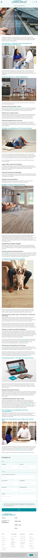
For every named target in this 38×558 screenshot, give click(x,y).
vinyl (21, 109)
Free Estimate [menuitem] (4, 547)
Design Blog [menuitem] (13, 546)
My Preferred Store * (23, 487)
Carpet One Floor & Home (21, 448)
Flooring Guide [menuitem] (22, 540)
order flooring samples (26, 403)
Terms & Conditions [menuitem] (31, 546)
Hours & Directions (5, 522)
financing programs (6, 254)
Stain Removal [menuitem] (22, 536)
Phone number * (5, 480)
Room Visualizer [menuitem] (14, 536)
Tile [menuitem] (2, 546)
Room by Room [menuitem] (32, 538)
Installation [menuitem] (22, 547)
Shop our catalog (18, 452)
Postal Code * (4, 487)
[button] (32, 2)
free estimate (28, 452)
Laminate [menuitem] (3, 544)
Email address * (22, 480)
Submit (19, 509)
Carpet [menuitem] (3, 542)
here (5, 248)
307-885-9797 (22, 5)
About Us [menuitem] (31, 536)
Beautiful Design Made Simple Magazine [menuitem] (13, 543)
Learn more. (25, 556)
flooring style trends (16, 108)
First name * (4, 464)
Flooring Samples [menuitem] (12, 539)
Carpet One (4, 15)
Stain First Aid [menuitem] (22, 538)
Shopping (16, 15)
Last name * (22, 464)
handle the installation (23, 355)
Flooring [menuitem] (3, 536)
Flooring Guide (10, 15)
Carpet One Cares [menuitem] (31, 541)
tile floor (21, 118)
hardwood (11, 109)
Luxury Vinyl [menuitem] (4, 538)
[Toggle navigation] (1, 2)
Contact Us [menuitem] (31, 543)
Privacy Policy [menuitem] (31, 548)
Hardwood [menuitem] (3, 540)
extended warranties (23, 339)
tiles (2, 110)
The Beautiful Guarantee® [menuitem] (22, 543)
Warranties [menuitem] (22, 545)
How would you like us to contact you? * (9, 474)
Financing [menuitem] (3, 549)
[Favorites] (34, 2)
